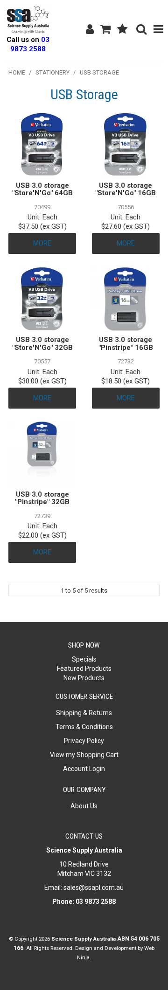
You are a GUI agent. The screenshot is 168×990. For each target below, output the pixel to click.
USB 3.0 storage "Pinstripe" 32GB (42, 498)
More (42, 243)
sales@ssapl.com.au (93, 887)
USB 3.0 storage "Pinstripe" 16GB (125, 343)
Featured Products (84, 668)
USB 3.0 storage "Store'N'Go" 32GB (42, 343)
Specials (84, 659)
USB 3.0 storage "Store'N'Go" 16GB (125, 189)
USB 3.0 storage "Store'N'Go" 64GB (42, 189)
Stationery (52, 72)
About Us (84, 806)
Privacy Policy (84, 740)
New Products (84, 678)
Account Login (84, 768)
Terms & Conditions (84, 727)
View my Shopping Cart (84, 754)
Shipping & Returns (84, 713)
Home (16, 72)
